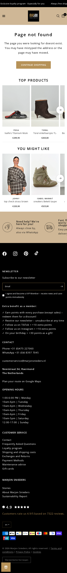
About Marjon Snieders (16, 492)
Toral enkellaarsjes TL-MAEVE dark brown (45, 133)
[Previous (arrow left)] (7, 110)
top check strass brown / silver (16, 201)
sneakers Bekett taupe (45, 201)
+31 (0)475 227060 (22, 348)
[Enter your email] (61, 286)
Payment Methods (13, 460)
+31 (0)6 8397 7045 (27, 352)
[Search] (58, 16)
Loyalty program (12, 448)
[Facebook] (7, 253)
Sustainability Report (14, 496)
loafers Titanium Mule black (16, 133)
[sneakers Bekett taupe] (45, 174)
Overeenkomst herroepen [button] (16, 560)
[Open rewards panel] (6, 567)
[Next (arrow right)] (60, 110)
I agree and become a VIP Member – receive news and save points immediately (34, 295)
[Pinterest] (29, 253)
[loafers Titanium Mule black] (16, 106)
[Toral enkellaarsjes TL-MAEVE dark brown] (45, 106)
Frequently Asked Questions (19, 443)
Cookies (37, 551)
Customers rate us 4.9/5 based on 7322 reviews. (33, 513)
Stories (6, 488)
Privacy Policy (23, 551)
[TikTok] (40, 253)
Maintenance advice (14, 464)
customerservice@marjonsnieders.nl (24, 360)
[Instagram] (18, 253)
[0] (63, 16)
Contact (6, 439)
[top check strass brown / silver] (16, 174)
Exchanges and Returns (16, 456)
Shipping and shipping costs (19, 452)
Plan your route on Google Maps (21, 381)
